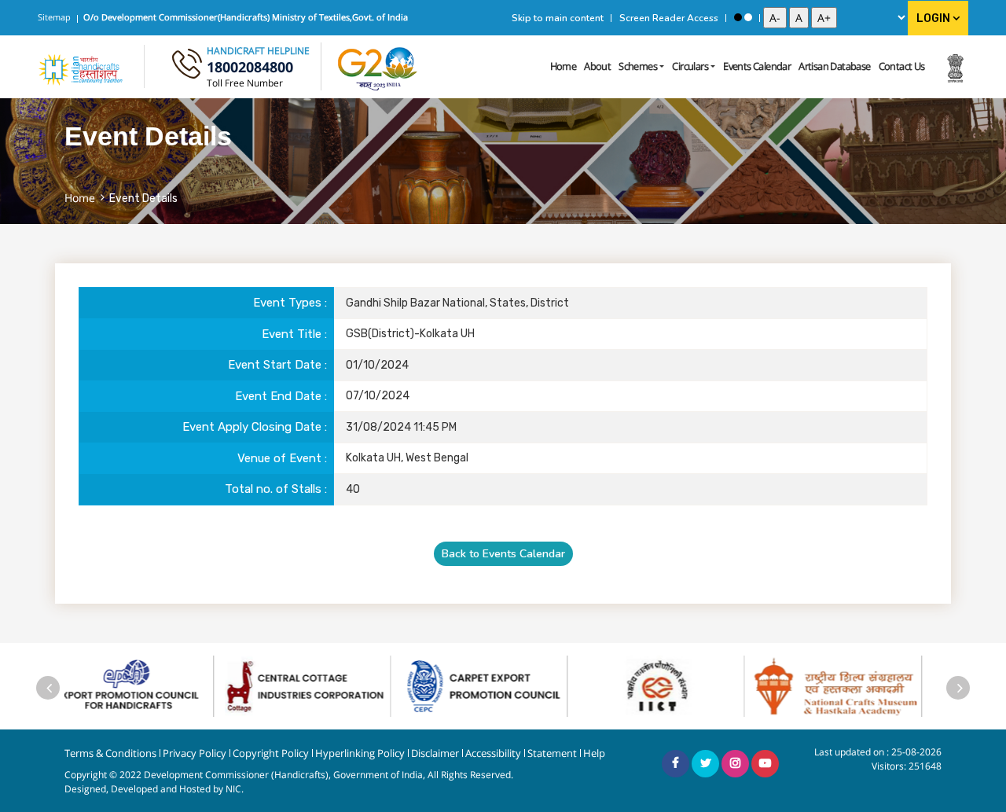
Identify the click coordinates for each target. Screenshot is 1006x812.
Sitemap (54, 17)
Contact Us (902, 66)
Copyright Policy (271, 753)
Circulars (690, 66)
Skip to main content (558, 18)
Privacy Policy (194, 753)
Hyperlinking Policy (360, 753)
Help (594, 753)
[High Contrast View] (738, 17)
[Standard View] (748, 17)
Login (934, 18)
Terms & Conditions (110, 753)
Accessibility (493, 753)
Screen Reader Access (668, 18)
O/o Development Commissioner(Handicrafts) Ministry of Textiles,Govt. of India (245, 17)
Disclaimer (435, 753)
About (597, 66)
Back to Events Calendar (503, 553)
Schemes (638, 66)
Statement (552, 753)
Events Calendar (757, 66)
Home (563, 66)
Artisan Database (834, 66)
